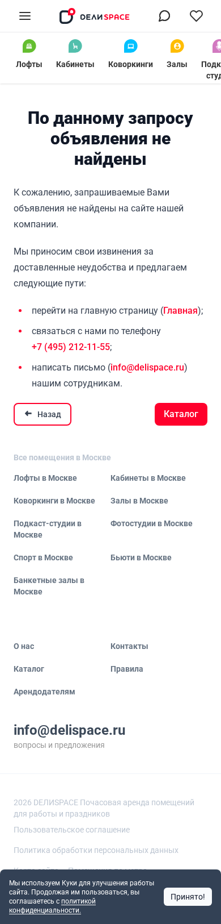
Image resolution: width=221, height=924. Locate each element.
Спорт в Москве (43, 557)
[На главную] (94, 16)
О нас (24, 646)
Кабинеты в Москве (148, 477)
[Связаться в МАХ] (164, 16)
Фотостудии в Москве (151, 523)
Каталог (181, 414)
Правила (126, 668)
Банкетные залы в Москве (49, 586)
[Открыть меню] (25, 16)
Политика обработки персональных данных (96, 850)
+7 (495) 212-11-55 (71, 347)
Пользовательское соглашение (72, 829)
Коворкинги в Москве (54, 500)
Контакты (129, 646)
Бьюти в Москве (141, 557)
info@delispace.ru (147, 367)
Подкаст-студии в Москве (48, 529)
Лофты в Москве (45, 477)
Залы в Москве (139, 500)
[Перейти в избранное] (196, 16)
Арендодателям (44, 691)
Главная (180, 310)
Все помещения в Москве (62, 457)
